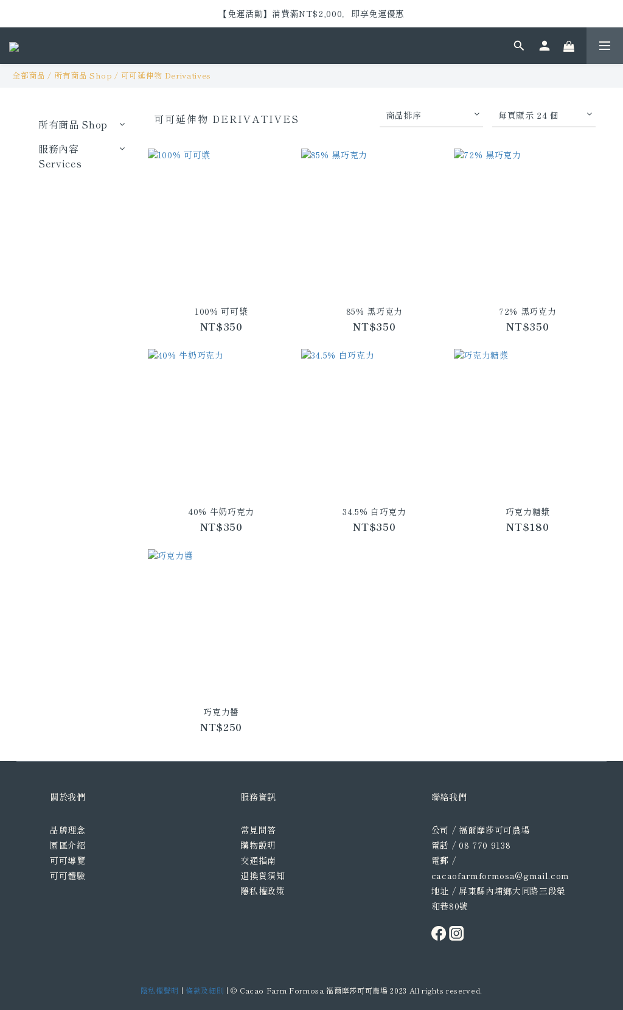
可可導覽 (68, 860)
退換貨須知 (262, 875)
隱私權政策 (262, 891)
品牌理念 (68, 830)
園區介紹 (68, 845)
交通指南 (258, 860)
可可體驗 (68, 875)
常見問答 (258, 830)
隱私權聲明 (160, 990)
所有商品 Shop (83, 75)
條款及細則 (205, 990)
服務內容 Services (60, 155)
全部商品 (29, 75)
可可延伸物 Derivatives (166, 75)
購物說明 (258, 845)
